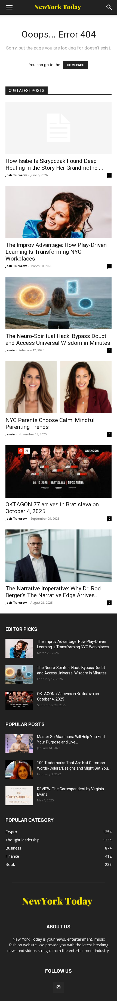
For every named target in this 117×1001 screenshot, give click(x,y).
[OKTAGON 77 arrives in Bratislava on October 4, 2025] (58, 471)
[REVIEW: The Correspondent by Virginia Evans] (19, 795)
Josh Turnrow (16, 175)
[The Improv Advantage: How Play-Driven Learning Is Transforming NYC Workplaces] (58, 212)
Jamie (10, 350)
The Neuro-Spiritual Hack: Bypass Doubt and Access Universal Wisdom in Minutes (57, 339)
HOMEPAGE (75, 65)
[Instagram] (58, 987)
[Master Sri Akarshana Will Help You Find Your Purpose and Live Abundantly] (19, 743)
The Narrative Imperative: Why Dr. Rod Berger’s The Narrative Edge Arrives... (53, 592)
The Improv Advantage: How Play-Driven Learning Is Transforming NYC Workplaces (56, 252)
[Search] (109, 7)
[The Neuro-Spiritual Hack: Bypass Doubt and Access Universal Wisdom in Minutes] (58, 303)
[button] (9, 7)
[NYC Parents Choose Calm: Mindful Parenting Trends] (58, 387)
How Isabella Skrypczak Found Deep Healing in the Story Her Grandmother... (54, 164)
